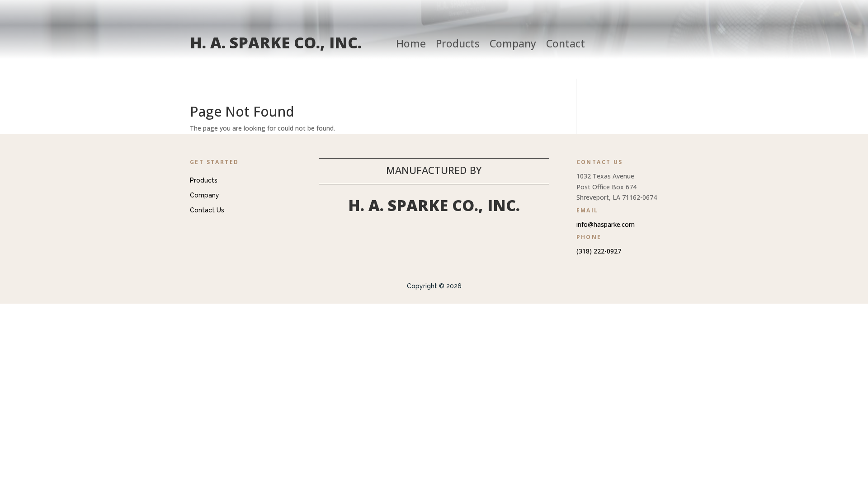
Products (458, 45)
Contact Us (207, 210)
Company (513, 45)
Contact (565, 45)
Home (411, 45)
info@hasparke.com (605, 224)
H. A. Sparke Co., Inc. (276, 42)
